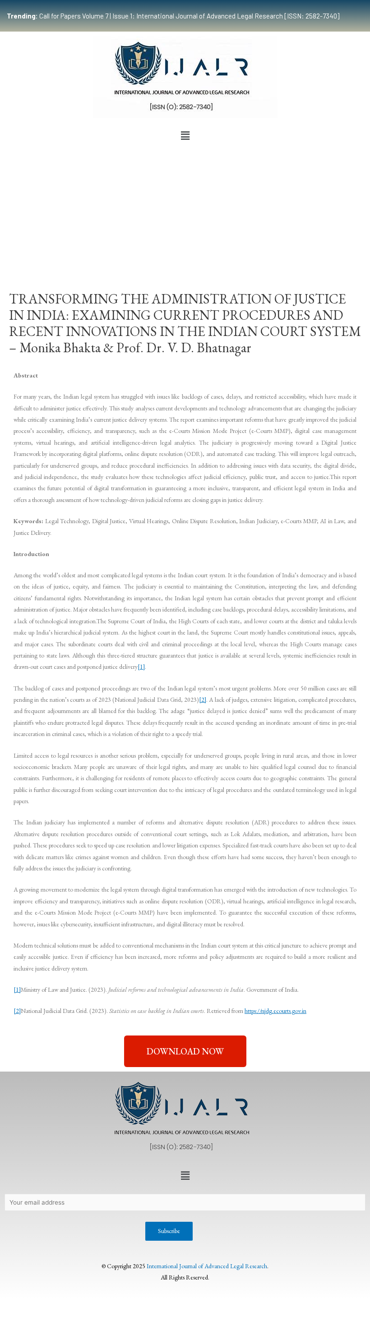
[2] (202, 699)
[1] (141, 667)
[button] (185, 135)
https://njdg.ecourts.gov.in (275, 1011)
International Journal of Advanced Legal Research (207, 1266)
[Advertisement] (185, 212)
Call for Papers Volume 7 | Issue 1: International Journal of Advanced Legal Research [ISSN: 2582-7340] (173, 16)
